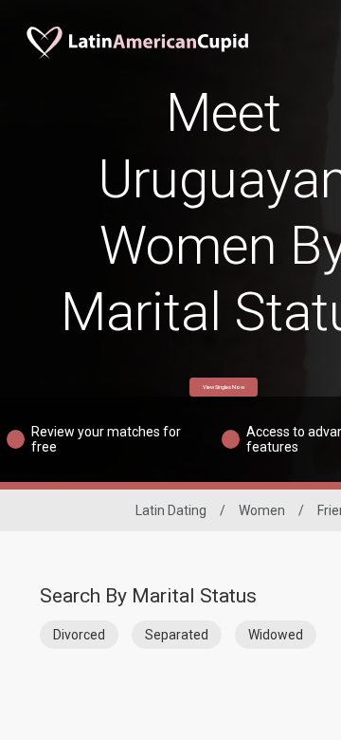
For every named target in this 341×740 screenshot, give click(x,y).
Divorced (79, 634)
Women (262, 510)
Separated (176, 634)
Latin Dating (170, 510)
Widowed (275, 634)
